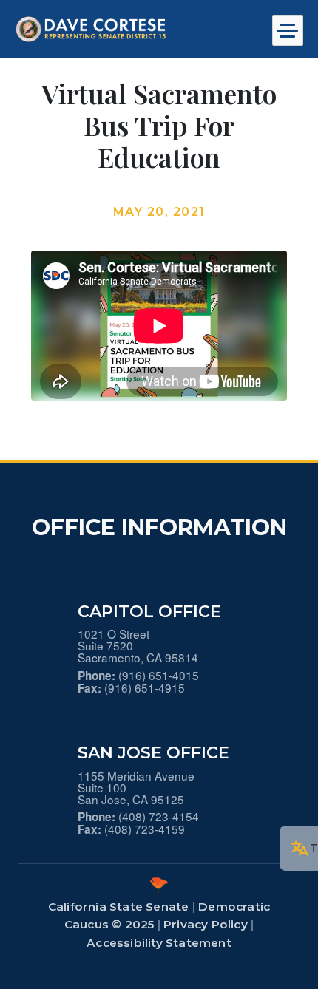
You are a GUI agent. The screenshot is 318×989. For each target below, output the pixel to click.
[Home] (123, 29)
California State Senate (118, 907)
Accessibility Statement (159, 943)
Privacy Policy (205, 924)
